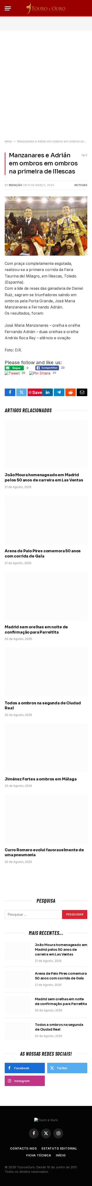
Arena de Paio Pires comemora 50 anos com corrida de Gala (43, 553)
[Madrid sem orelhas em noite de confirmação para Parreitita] (46, 596)
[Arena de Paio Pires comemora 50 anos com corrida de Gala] (46, 520)
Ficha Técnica (38, 1155)
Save (37, 392)
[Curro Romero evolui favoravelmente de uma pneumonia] (46, 818)
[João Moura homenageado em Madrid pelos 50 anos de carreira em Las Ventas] (46, 444)
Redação (15, 185)
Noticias (81, 185)
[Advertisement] (46, 85)
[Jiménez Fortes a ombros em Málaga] (46, 748)
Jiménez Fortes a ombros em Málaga (41, 779)
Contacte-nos (23, 1148)
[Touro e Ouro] (46, 8)
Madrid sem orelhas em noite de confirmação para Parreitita (36, 630)
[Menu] (8, 8)
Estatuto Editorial (59, 1148)
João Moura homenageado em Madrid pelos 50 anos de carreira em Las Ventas (44, 477)
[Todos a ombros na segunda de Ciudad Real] (46, 672)
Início (8, 141)
